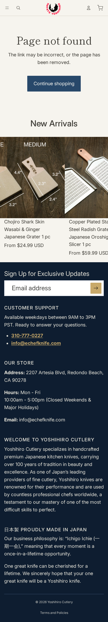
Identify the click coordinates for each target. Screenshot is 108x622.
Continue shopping (54, 83)
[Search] (18, 8)
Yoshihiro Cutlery (60, 602)
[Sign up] (95, 288)
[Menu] (7, 8)
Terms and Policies (54, 613)
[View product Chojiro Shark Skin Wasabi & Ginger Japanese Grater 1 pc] (32, 197)
